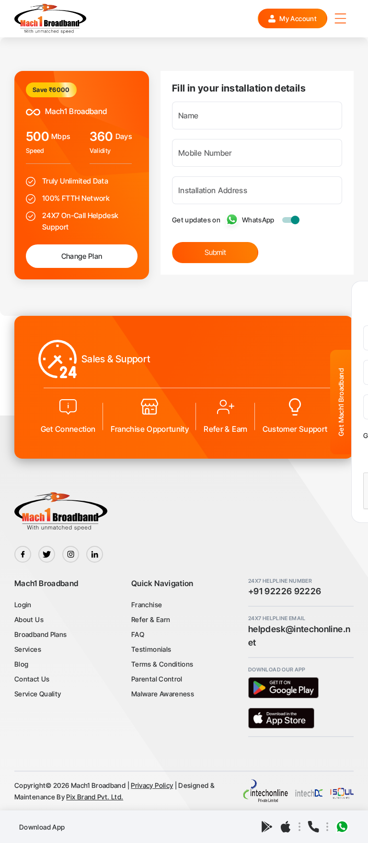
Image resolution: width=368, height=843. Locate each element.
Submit (215, 252)
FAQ (137, 634)
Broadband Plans (40, 634)
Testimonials (151, 649)
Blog (21, 664)
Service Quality (37, 694)
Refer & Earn (150, 619)
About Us (29, 619)
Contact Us (32, 679)
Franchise (146, 604)
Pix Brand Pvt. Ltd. (94, 797)
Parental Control (157, 679)
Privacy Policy (152, 785)
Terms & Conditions (162, 664)
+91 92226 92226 (284, 591)
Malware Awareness (162, 694)
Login (23, 604)
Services (27, 649)
